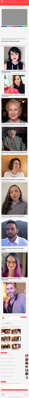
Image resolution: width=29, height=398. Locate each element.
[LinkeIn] (19, 26)
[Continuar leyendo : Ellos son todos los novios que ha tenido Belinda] (16, 331)
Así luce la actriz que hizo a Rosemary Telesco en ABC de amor (8, 369)
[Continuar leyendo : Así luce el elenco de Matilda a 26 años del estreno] (14, 17)
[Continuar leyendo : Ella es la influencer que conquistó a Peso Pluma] (5, 331)
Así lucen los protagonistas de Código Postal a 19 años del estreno (8, 365)
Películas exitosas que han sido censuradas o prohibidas (7, 373)
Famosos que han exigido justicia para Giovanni (6, 362)
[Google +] (14, 26)
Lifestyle (6, 4)
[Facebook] (25, 1)
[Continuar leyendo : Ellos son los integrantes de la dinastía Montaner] (5, 346)
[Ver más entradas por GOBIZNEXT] (3, 318)
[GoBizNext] (2, 2)
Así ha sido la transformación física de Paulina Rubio (7, 355)
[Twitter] (26, 1)
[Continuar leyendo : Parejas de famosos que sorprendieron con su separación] (16, 346)
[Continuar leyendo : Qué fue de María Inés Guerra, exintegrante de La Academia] (16, 338)
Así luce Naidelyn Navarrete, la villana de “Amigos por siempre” (8, 358)
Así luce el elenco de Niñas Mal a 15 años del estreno (7, 376)
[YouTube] (28, 1)
